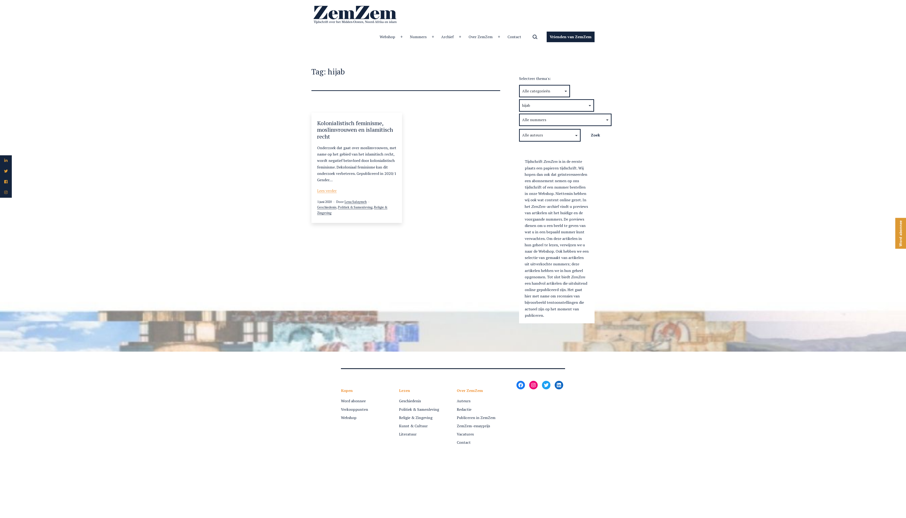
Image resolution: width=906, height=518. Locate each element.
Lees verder (327, 190)
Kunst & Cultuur (413, 425)
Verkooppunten (354, 409)
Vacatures (465, 434)
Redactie (464, 409)
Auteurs (463, 400)
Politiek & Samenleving (355, 207)
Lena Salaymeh (355, 201)
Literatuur (408, 434)
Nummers (418, 36)
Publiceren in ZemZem (476, 417)
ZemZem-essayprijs (473, 425)
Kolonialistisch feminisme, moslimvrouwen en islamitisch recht (355, 129)
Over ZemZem (481, 36)
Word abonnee (353, 400)
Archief (447, 36)
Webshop (387, 36)
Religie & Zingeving (415, 417)
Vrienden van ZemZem (570, 36)
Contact (514, 36)
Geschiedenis (326, 207)
